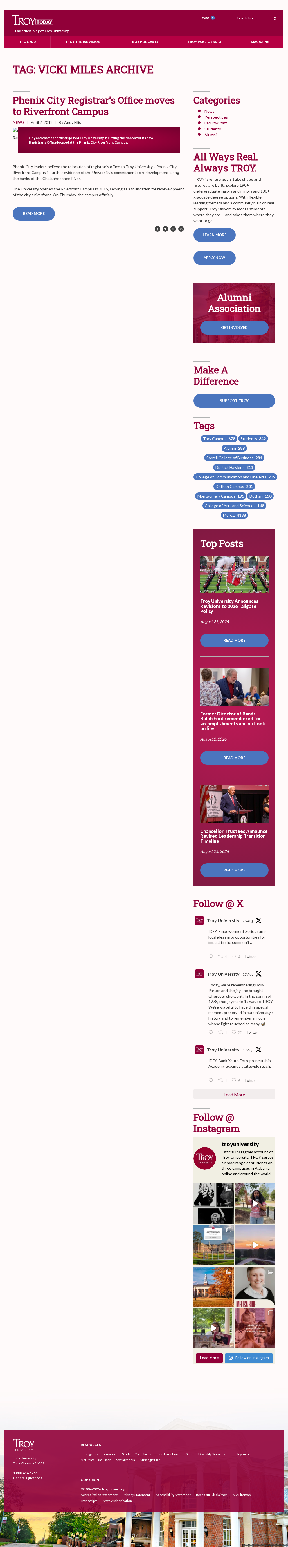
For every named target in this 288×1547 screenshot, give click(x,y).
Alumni (210, 134)
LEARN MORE (214, 235)
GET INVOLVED (234, 327)
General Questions (27, 1478)
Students (212, 128)
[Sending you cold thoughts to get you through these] (214, 1287)
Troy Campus (219, 438)
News (18, 122)
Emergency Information (99, 1454)
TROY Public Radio (204, 41)
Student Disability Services (205, 1454)
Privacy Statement (136, 1495)
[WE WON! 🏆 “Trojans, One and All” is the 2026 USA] (255, 1203)
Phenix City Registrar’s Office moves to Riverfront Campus (94, 105)
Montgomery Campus (220, 496)
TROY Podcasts (144, 41)
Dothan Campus (234, 486)
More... (234, 515)
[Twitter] (165, 229)
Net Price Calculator (96, 1460)
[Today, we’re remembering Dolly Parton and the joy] (214, 1203)
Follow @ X (219, 903)
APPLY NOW (214, 257)
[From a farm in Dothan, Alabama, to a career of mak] (255, 1287)
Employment (240, 1454)
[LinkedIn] (181, 229)
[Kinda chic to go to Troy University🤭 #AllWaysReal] (255, 1328)
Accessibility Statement (173, 1495)
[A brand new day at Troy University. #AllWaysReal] (255, 1245)
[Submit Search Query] (275, 17)
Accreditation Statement (99, 1495)
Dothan (260, 496)
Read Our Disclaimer (211, 1495)
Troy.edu (27, 41)
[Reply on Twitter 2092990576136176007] (212, 1081)
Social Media (125, 1460)
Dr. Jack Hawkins (234, 467)
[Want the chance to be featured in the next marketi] (214, 1328)
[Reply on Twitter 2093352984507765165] (212, 957)
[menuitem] (209, 18)
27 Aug (248, 974)
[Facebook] (157, 229)
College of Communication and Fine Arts (235, 476)
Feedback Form (169, 1454)
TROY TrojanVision (82, 41)
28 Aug (248, 921)
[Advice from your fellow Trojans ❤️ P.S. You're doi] (214, 1245)
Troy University (223, 920)
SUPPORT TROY (234, 400)
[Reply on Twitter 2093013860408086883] (212, 1032)
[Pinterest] (173, 229)
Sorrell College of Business (234, 457)
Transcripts (89, 1501)
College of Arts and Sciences (234, 505)
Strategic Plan (150, 1460)
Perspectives (216, 117)
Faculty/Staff (215, 123)
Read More (34, 213)
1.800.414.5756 (25, 1473)
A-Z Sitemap (242, 1495)
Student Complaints (137, 1454)
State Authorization (117, 1501)
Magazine (260, 41)
